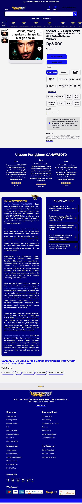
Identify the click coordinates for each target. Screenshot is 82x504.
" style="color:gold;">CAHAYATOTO (18, 204)
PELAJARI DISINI (56, 56)
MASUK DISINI (57, 62)
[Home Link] (18, 8)
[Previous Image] (12, 48)
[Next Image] (39, 48)
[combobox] (39, 14)
